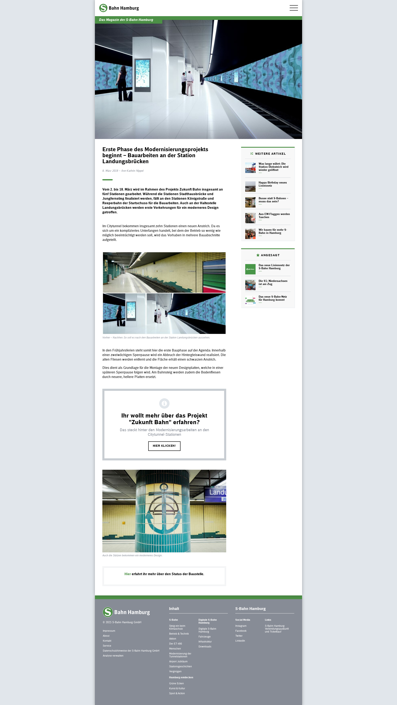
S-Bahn (173, 620)
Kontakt (107, 641)
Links (268, 620)
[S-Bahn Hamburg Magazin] (119, 8)
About (106, 636)
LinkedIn (240, 641)
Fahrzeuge (204, 637)
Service (107, 646)
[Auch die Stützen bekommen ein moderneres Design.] (164, 511)
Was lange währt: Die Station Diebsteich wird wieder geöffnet (273, 167)
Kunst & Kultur (177, 688)
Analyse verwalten (113, 656)
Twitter (239, 636)
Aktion (172, 639)
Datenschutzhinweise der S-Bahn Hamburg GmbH (131, 651)
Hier (127, 574)
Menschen (175, 649)
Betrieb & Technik (179, 634)
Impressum (109, 631)
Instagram (240, 626)
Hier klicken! (164, 446)
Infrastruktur (205, 642)
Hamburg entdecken (181, 677)
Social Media (242, 620)
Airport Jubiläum (178, 661)
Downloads (204, 647)
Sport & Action (177, 693)
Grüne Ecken (176, 683)
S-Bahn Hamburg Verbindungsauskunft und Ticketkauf (277, 629)
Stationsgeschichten (180, 666)
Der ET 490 (175, 644)
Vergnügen (175, 671)
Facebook (240, 631)
